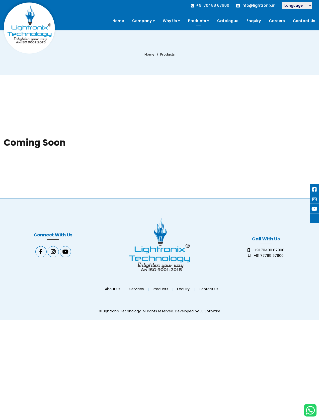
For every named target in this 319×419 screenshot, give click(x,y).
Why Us (170, 20)
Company (142, 20)
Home (118, 20)
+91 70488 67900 (212, 5)
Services (136, 288)
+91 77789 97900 (269, 255)
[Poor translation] (13, 347)
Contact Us (304, 20)
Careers (277, 20)
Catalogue (228, 20)
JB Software (210, 311)
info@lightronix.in (258, 5)
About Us (112, 288)
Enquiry (253, 20)
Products (197, 20)
